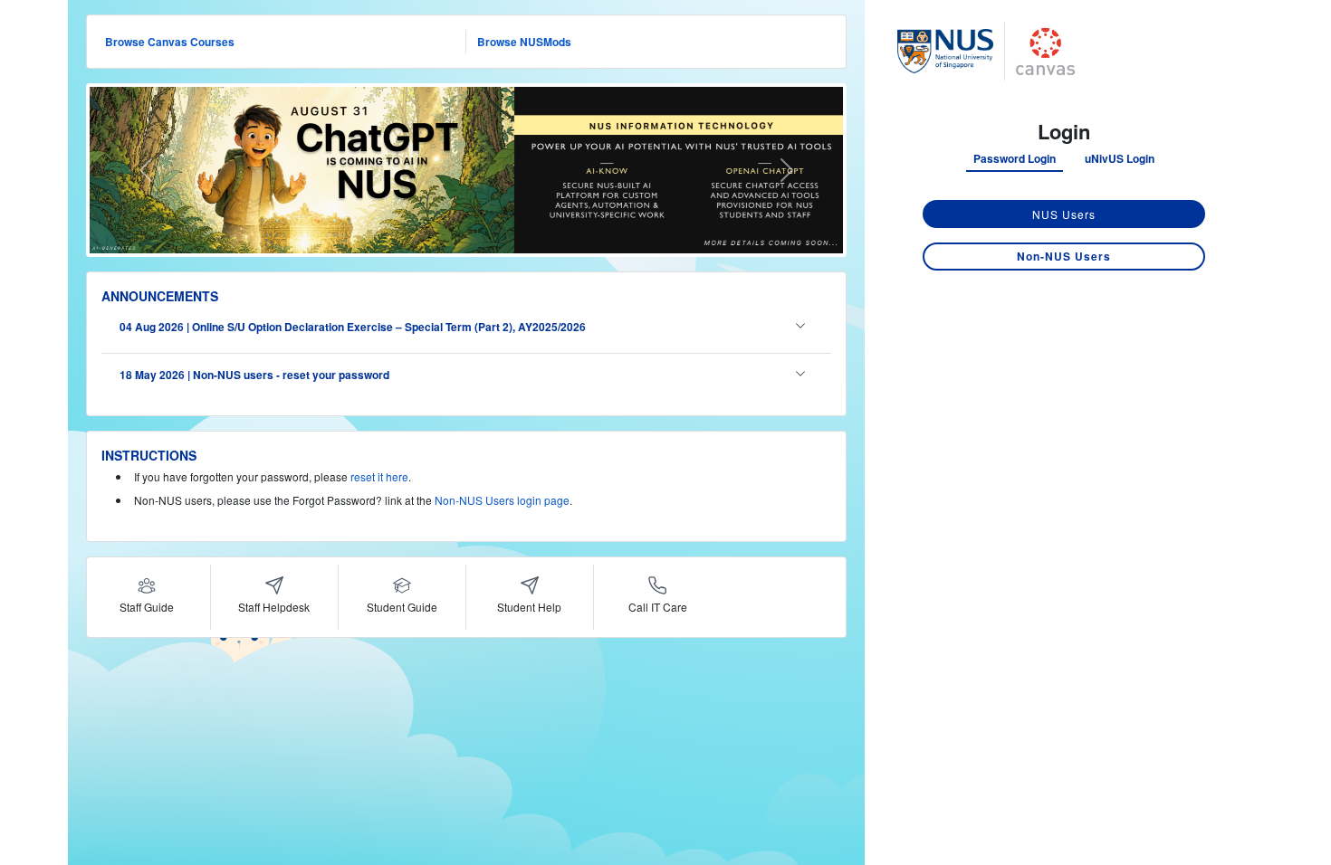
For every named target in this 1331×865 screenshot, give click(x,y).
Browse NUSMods (524, 41)
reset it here (379, 476)
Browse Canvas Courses (170, 41)
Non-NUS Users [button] (1064, 256)
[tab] (1014, 159)
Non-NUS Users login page (502, 500)
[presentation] (1014, 159)
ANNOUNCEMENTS (159, 296)
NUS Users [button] (1064, 214)
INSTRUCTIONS (148, 455)
